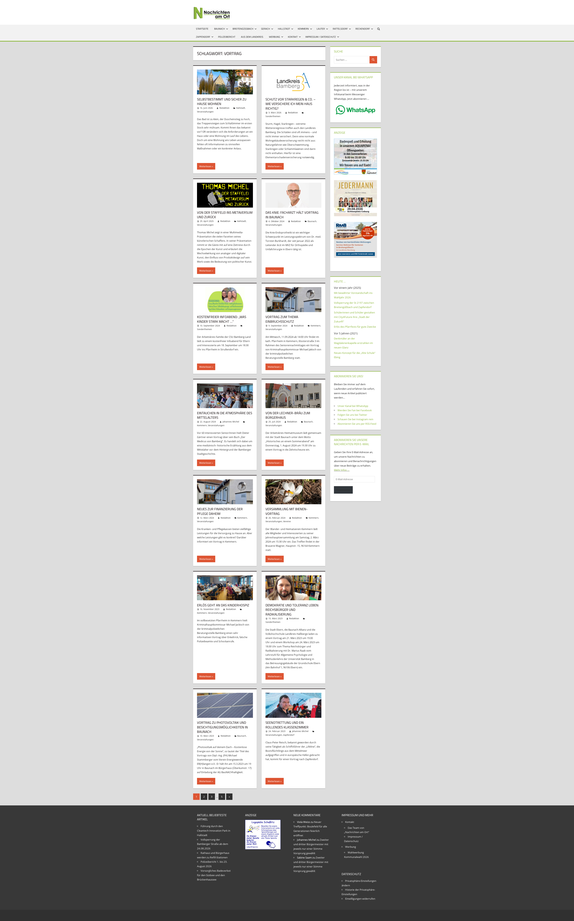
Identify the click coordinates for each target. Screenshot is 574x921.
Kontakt (293, 37)
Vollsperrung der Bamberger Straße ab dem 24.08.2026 (212, 844)
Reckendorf (362, 29)
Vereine (287, 521)
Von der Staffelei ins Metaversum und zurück (224, 215)
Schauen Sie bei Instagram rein (355, 419)
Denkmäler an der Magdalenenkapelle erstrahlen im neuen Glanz (353, 343)
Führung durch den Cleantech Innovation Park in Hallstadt (213, 830)
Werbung (274, 37)
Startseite (202, 29)
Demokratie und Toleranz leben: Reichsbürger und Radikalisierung (292, 610)
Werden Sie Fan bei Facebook (355, 410)
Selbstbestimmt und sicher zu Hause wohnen (221, 101)
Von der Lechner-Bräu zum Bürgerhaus (287, 415)
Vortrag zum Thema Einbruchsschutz (281, 319)
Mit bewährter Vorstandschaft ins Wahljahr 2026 (353, 295)
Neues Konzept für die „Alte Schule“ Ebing (354, 355)
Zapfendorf (203, 37)
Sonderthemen (272, 116)
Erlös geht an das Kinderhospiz (223, 605)
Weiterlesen (205, 166)
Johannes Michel (231, 421)
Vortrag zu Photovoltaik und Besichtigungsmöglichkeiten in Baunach (222, 727)
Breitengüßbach (243, 29)
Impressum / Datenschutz (320, 37)
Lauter (321, 29)
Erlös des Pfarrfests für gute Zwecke (355, 326)
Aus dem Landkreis (252, 37)
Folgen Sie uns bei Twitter (352, 414)
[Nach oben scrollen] (569, 916)
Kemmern (303, 29)
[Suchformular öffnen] (378, 29)
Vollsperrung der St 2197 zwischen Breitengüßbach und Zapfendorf (354, 305)
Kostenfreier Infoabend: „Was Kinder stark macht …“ (221, 319)
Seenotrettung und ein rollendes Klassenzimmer (287, 725)
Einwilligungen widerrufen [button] (360, 898)
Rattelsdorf (340, 29)
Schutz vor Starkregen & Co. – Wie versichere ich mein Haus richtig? (290, 104)
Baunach (219, 29)
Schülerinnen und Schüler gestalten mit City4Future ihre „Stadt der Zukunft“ (354, 317)
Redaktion (224, 107)
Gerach (265, 29)
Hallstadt (284, 29)
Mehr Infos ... (341, 470)
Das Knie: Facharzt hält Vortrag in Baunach (292, 215)
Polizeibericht (226, 37)
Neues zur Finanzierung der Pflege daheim (220, 511)
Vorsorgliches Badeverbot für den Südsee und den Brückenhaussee (214, 875)
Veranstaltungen (205, 111)
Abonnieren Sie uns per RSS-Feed (357, 423)
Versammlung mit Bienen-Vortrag (286, 511)
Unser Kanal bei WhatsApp (353, 406)
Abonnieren (343, 490)
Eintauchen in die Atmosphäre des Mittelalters (224, 415)
